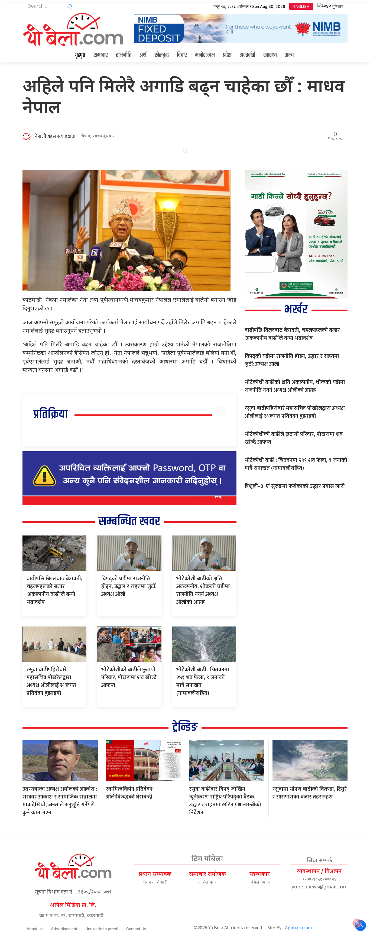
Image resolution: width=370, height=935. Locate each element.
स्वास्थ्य (270, 55)
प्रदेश (227, 55)
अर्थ (143, 55)
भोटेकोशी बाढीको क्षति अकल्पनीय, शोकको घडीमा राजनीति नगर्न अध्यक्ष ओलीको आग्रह (203, 590)
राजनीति (123, 55)
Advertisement (64, 928)
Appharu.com (298, 928)
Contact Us (136, 928)
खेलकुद (162, 55)
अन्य (289, 55)
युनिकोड (337, 6)
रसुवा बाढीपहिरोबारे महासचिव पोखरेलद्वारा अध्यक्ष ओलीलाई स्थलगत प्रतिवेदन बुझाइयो (51, 681)
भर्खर (295, 309)
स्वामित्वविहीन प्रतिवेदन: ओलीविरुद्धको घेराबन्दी (130, 792)
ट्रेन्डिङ (185, 727)
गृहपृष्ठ (80, 55)
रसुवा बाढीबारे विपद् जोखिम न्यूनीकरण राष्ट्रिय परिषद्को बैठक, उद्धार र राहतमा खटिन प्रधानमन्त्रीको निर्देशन (225, 800)
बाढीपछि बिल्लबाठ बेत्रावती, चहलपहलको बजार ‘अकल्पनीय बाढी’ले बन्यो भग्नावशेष (54, 590)
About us (35, 928)
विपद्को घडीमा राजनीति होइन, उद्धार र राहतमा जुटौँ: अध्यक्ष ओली (128, 586)
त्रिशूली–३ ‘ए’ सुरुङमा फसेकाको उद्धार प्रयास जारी (295, 486)
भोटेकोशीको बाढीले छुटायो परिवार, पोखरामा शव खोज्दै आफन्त (129, 677)
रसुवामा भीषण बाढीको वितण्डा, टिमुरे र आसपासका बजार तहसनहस (309, 792)
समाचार (100, 55)
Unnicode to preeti (101, 928)
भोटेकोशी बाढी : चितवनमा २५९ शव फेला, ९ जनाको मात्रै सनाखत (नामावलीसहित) (202, 681)
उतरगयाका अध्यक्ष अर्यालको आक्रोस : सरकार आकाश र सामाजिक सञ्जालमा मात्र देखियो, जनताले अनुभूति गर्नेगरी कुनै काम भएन (59, 800)
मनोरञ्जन (205, 55)
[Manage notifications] (357, 923)
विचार (182, 55)
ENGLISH (301, 6)
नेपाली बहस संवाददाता (55, 136)
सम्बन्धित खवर (129, 521)
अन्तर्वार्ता (247, 55)
